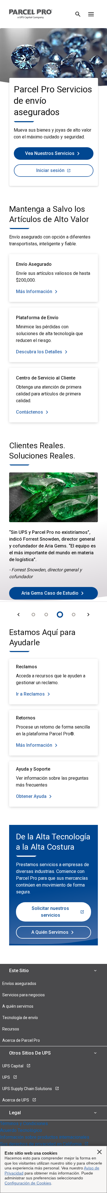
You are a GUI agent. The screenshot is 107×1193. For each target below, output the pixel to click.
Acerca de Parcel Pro (21, 1040)
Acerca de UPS (16, 1100)
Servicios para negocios (23, 995)
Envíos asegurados (19, 983)
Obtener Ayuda (31, 796)
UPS (6, 1077)
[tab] (33, 614)
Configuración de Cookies (28, 1183)
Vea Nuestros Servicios (49, 153)
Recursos (10, 1029)
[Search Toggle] (78, 14)
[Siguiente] (88, 614)
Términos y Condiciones (24, 1123)
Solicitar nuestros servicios (50, 912)
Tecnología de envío (20, 1017)
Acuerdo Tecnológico (21, 1130)
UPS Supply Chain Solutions (27, 1088)
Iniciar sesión (50, 170)
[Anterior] (18, 614)
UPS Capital (13, 1066)
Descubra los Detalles (39, 351)
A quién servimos (17, 1006)
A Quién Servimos (49, 932)
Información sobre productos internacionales (44, 1137)
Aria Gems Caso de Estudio (49, 593)
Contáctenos (29, 412)
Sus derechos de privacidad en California (41, 1144)
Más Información (34, 291)
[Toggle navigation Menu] (91, 14)
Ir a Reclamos (30, 694)
